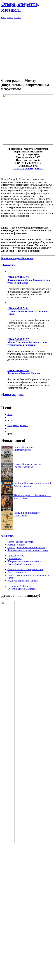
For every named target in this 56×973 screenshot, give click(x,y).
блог (3, 17)
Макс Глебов (20, 498)
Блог (9, 414)
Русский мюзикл (16, 544)
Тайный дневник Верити (26, 512)
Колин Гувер (20, 515)
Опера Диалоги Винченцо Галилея (26, 547)
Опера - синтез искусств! (20, 542)
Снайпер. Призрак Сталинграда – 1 (32, 483)
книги (10, 17)
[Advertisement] (28, 47)
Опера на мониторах (18, 572)
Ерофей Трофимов (23, 467)
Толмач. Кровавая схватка (27, 464)
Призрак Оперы (15, 555)
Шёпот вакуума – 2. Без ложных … (32, 495)
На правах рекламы (17, 425)
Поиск (17, 17)
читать (39, 168)
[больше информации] (28, 143)
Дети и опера (14, 558)
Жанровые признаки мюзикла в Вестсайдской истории (24, 562)
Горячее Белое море (23, 447)
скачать (29, 168)
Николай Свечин (22, 449)
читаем (7, 535)
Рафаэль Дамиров (22, 486)
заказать (18, 168)
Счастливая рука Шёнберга (22, 588)
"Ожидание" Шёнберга (19, 586)
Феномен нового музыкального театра (27, 550)
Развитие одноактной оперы (22, 580)
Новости (8, 265)
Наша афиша (12, 394)
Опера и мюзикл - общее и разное (25, 569)
